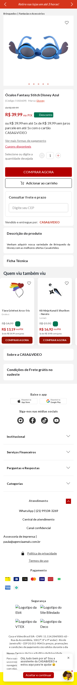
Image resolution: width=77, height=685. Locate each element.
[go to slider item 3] (43, 84)
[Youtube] (56, 420)
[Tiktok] (44, 420)
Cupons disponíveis (18, 146)
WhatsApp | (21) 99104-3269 (38, 511)
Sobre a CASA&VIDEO (24, 354)
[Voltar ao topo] (68, 501)
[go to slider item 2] (38, 84)
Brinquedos (10, 13)
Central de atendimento (38, 519)
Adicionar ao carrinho (42, 183)
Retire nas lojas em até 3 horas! (38, 4)
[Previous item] (5, 4)
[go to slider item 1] (33, 84)
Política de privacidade (42, 553)
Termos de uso (39, 560)
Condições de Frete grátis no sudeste (30, 372)
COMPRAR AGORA (39, 172)
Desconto (45, 115)
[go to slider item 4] (48, 84)
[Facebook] (32, 420)
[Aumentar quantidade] (58, 155)
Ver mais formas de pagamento (25, 140)
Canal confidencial (39, 528)
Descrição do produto (24, 233)
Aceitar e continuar (38, 675)
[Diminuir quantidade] (41, 155)
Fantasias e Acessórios (32, 13)
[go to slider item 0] (29, 84)
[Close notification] (68, 657)
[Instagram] (20, 420)
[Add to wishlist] (66, 22)
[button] (42, 661)
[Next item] (71, 4)
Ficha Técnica (17, 261)
